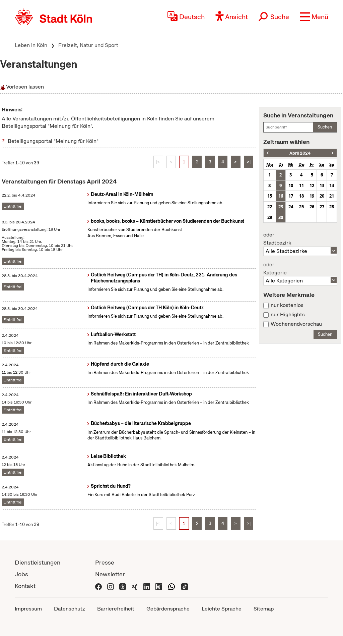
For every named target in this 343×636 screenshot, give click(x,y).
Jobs (21, 574)
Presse (104, 562)
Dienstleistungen (37, 562)
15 (269, 196)
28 (331, 207)
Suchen (325, 127)
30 (280, 217)
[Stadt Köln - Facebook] (98, 586)
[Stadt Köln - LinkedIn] (146, 586)
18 (301, 196)
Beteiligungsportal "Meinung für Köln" (53, 141)
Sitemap (264, 608)
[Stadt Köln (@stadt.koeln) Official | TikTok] (184, 586)
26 (312, 207)
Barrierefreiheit (115, 608)
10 (290, 185)
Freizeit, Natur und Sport (88, 45)
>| (249, 162)
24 (290, 207)
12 (312, 185)
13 (322, 185)
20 (322, 196)
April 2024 (300, 153)
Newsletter (110, 574)
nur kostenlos (287, 305)
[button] (314, 16)
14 (331, 185)
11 (301, 185)
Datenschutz (69, 608)
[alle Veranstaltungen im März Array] (268, 153)
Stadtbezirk (277, 238)
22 (269, 207)
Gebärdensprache (168, 608)
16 (280, 196)
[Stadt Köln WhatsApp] (171, 586)
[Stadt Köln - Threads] (122, 586)
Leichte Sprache (222, 608)
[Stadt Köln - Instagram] (110, 586)
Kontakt (25, 586)
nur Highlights (288, 314)
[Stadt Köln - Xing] (134, 586)
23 (280, 207)
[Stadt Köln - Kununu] (158, 586)
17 (290, 196)
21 (331, 196)
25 (301, 207)
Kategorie (275, 268)
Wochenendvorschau (296, 324)
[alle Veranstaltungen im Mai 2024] (332, 153)
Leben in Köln (31, 45)
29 (269, 217)
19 (312, 196)
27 (322, 207)
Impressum (28, 608)
